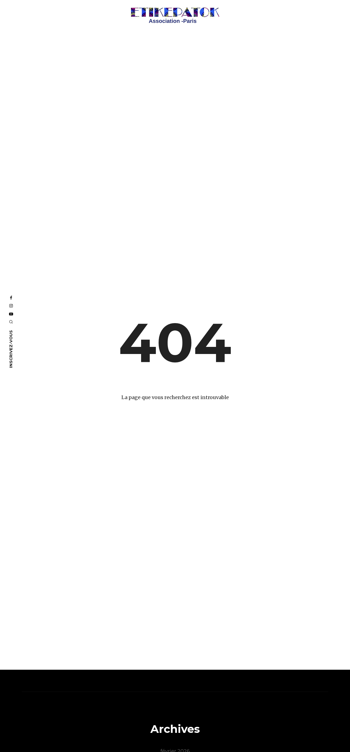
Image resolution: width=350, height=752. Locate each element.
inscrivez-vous (10, 349)
